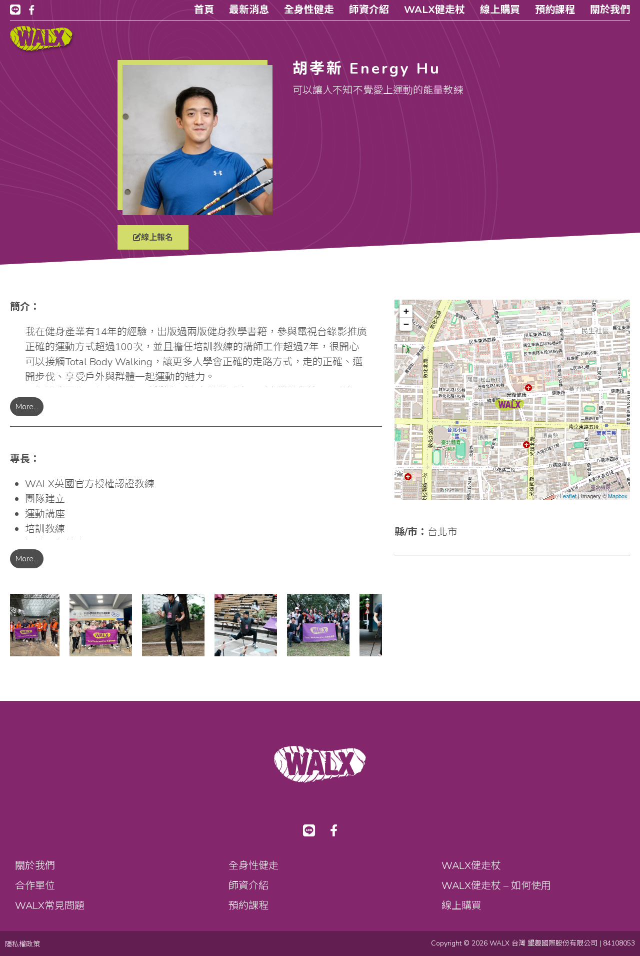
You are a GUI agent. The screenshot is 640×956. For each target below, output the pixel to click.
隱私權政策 (22, 944)
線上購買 (500, 10)
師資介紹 (369, 10)
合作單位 (35, 885)
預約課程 (555, 10)
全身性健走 (309, 10)
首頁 (204, 10)
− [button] (406, 324)
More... (27, 406)
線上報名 (157, 237)
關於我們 (610, 10)
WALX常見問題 (49, 905)
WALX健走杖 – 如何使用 (496, 885)
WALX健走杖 (434, 10)
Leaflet (568, 496)
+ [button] (406, 311)
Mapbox (618, 496)
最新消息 (249, 10)
